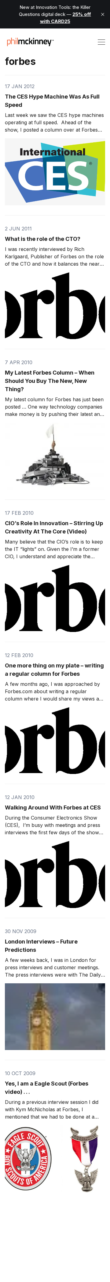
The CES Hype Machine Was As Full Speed (52, 100)
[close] (103, 14)
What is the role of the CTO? (42, 239)
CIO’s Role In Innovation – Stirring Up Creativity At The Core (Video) (54, 527)
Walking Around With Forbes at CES (53, 807)
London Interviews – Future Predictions (41, 945)
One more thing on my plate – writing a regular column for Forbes (54, 669)
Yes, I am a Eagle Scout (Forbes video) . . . (46, 1087)
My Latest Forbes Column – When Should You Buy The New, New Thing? (49, 380)
